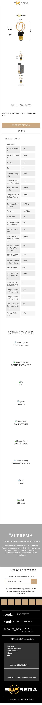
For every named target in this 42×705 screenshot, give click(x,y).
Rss (18, 602)
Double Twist (21, 424)
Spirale (21, 404)
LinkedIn (39, 602)
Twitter (11, 602)
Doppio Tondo (21, 444)
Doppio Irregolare (21, 365)
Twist (21, 483)
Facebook (4, 602)
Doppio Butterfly (21, 463)
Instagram (32, 602)
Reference (9, 139)
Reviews (21, 131)
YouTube (25, 602)
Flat (21, 385)
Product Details (21, 125)
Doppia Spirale (21, 345)
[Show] (18, 355)
